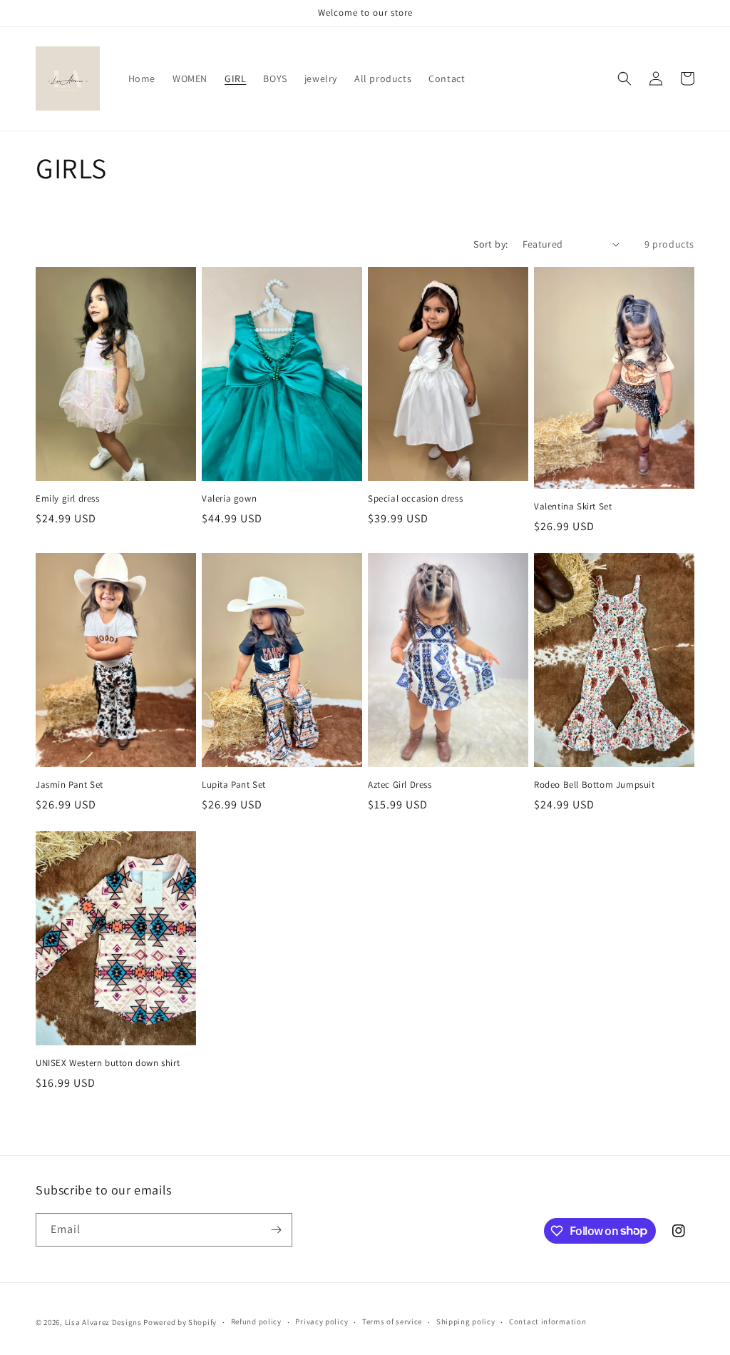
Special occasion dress (415, 498)
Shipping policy (465, 1321)
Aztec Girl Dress (400, 785)
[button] (624, 78)
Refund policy (256, 1321)
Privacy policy (321, 1321)
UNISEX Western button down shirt (108, 1063)
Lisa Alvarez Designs (103, 1322)
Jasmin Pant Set (69, 785)
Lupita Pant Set (234, 785)
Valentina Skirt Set (573, 506)
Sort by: (490, 244)
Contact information (547, 1321)
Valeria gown (229, 498)
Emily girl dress (68, 498)
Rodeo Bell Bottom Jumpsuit (594, 785)
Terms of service (392, 1321)
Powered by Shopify (180, 1322)
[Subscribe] (276, 1230)
